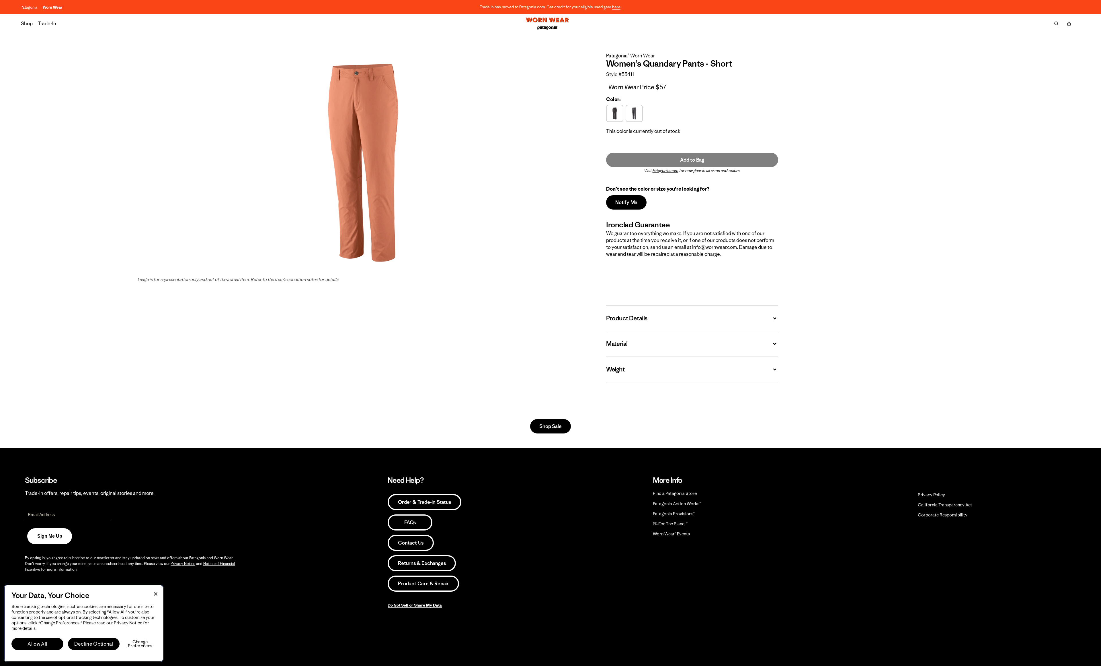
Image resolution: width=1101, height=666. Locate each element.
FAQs (410, 522)
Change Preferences (140, 644)
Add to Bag (692, 160)
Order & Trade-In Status (424, 502)
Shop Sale (550, 426)
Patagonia (29, 7)
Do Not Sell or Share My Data (415, 605)
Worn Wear (52, 7)
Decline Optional (93, 644)
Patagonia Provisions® (674, 513)
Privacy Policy (931, 494)
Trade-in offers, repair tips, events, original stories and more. (90, 493)
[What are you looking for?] (1056, 23)
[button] (1069, 23)
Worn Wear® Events (671, 534)
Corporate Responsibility (942, 515)
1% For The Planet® (670, 523)
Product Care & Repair (423, 583)
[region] (84, 623)
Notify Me (626, 202)
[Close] (155, 594)
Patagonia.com (665, 170)
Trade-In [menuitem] (47, 23)
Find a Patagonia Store (675, 493)
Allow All (37, 644)
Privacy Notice (183, 563)
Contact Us (410, 543)
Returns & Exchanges (422, 563)
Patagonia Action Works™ (677, 503)
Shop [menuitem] (27, 23)
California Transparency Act (945, 505)
